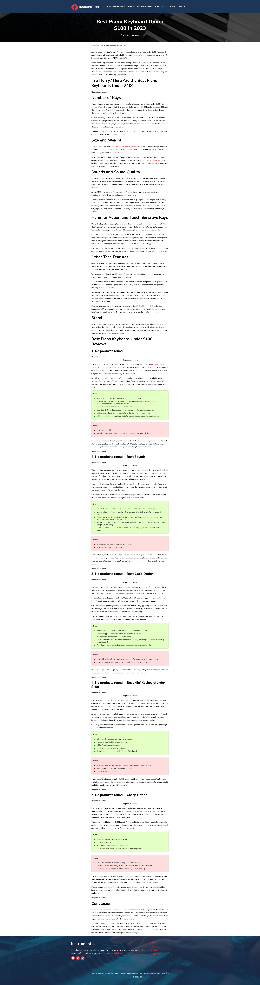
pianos (103, 953)
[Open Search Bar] (188, 7)
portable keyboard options (126, 146)
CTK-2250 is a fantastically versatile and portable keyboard (118, 593)
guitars (109, 953)
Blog (157, 6)
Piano (164, 6)
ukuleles (118, 953)
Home (93, 46)
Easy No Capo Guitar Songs (140, 6)
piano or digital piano (154, 160)
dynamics (163, 251)
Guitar (172, 6)
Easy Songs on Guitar (116, 6)
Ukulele (181, 6)
